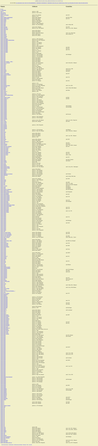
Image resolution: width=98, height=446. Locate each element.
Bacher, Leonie (3, 283)
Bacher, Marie (3, 374)
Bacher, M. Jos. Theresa (5, 293)
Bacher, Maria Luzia (4, 326)
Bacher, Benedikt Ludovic (5, 85)
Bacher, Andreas (3, 37)
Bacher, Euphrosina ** (5, 141)
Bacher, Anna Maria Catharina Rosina (7, 40)
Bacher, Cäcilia (3, 92)
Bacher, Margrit (3, 308)
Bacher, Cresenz (3, 123)
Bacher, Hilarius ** (4, 170)
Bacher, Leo (3, 282)
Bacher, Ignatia (3, 179)
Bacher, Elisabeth (4, 126)
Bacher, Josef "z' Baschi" (5, 237)
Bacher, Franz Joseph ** (5, 147)
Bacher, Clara (3, 120)
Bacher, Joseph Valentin (5, 246)
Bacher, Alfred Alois (4, 29)
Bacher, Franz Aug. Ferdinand (6, 146)
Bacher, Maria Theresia (5, 330)
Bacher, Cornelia (4, 122)
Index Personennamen (4, 444)
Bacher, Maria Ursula (4, 331)
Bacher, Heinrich (4, 165)
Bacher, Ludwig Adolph (5, 288)
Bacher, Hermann (4, 169)
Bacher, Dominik (4, 124)
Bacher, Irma (3, 183)
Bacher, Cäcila (3, 90)
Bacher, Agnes (3, 23)
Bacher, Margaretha (4, 296)
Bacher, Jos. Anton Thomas (5, 232)
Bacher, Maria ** (4, 310)
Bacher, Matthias (4, 390)
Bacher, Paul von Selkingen (5, 436)
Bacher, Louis (3, 287)
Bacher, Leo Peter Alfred (5, 281)
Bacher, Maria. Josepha (5, 333)
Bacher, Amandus (4, 36)
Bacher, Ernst (3, 140)
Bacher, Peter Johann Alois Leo (6, 442)
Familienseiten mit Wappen (18, 444)
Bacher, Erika (3, 138)
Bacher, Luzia (3, 292)
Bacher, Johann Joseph (5, 207)
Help (27, 444)
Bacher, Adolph (3, 19)
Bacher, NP (3, 407)
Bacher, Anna (3, 53)
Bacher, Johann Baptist (5, 194)
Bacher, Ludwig (3, 289)
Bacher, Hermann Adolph (5, 167)
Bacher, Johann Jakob (4, 202)
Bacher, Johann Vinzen (5, 212)
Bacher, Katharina (4, 269)
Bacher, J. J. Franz (4, 185)
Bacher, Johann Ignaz (4, 201)
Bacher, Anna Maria (4, 38)
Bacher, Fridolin (3, 160)
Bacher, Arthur (3, 72)
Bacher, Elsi (3, 130)
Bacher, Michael (3, 396)
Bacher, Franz (3, 155)
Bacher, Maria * (3, 311)
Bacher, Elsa (3, 129)
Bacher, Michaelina (4, 398)
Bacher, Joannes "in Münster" (6, 189)
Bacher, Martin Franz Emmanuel (6, 376)
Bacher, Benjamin (4, 86)
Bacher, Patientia (4, 435)
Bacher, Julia (3, 259)
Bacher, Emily (3, 136)
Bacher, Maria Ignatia (4, 317)
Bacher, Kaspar (3, 264)
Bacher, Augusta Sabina (5, 73)
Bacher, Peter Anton (4, 440)
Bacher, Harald (3, 164)
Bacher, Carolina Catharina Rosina (7, 95)
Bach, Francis (3, 12)
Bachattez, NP (3, 13)
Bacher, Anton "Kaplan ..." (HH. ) (7, 61)
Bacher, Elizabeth (4, 128)
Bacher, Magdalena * (4, 294)
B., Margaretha (3, 10)
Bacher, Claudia (3, 121)
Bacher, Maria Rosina (4, 329)
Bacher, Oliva (3, 427)
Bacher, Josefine (3, 238)
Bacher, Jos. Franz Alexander (6, 233)
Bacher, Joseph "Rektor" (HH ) (6, 240)
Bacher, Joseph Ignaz (4, 244)
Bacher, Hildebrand (4, 175)
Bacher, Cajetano (4, 93)
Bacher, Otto (3, 433)
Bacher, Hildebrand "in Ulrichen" (7, 173)
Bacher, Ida (3, 176)
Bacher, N (2, 400)
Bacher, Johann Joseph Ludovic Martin (8, 204)
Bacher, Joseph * (4, 241)
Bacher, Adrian (3, 22)
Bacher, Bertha (3, 87)
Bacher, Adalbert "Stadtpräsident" (7, 17)
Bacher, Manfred (4, 295)
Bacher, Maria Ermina (4, 314)
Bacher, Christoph (4, 118)
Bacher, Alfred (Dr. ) (4, 28)
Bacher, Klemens (4, 280)
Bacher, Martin (3, 378)
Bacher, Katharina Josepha (5, 267)
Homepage (24, 444)
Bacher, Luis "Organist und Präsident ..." (8, 290)
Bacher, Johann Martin (5, 210)
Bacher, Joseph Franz (4, 243)
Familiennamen (11, 444)
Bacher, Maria (3, 335)
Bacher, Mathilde (4, 388)
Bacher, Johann (3, 213)
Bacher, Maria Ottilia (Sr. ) (5, 327)
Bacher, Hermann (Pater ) (5, 166)
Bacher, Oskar (3, 428)
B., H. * (2, 9)
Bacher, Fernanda (4, 145)
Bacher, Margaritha (4, 307)
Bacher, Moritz (3, 399)
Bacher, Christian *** (4, 98)
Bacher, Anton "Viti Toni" (5, 62)
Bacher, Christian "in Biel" (5, 97)
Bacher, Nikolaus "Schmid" (5, 405)
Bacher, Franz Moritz (4, 153)
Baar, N (2, 11)
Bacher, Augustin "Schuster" (6, 74)
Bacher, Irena (3, 182)
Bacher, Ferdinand (4, 144)
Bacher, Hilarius (3, 171)
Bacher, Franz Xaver (4, 154)
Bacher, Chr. (3, 96)
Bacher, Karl (3, 263)
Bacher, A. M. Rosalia (5, 15)
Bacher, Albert (3, 24)
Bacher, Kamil (3, 261)
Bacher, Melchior (4, 393)
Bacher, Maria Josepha (5, 320)
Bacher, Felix (3, 142)
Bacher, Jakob (3, 187)
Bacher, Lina (3, 284)
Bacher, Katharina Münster (5, 268)
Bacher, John (3, 231)
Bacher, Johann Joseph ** (5, 203)
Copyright (30, 444)
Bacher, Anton (3, 65)
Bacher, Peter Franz (4, 441)
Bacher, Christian (4, 99)
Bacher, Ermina (3, 139)
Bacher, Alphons (4, 34)
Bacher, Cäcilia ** (4, 91)
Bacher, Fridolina (4, 161)
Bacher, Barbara (3, 75)
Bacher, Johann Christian (5, 195)
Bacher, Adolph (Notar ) (5, 18)
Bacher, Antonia (3, 69)
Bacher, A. (2, 16)
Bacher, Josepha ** (4, 256)
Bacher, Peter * (3, 439)
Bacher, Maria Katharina (5, 324)
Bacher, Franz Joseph (4, 148)
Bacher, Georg (3, 163)
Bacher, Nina (3, 406)
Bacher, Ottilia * (3, 431)
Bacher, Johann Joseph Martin (6, 206)
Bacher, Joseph (3, 247)
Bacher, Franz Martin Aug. (5, 152)
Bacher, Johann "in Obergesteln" (6, 191)
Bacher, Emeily (3, 132)
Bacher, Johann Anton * (5, 190)
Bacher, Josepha (3, 257)
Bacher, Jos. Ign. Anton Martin (6, 234)
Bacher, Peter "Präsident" (5, 437)
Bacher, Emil (3, 133)
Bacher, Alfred (3, 30)
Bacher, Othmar (3, 430)
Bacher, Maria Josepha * (5, 318)
